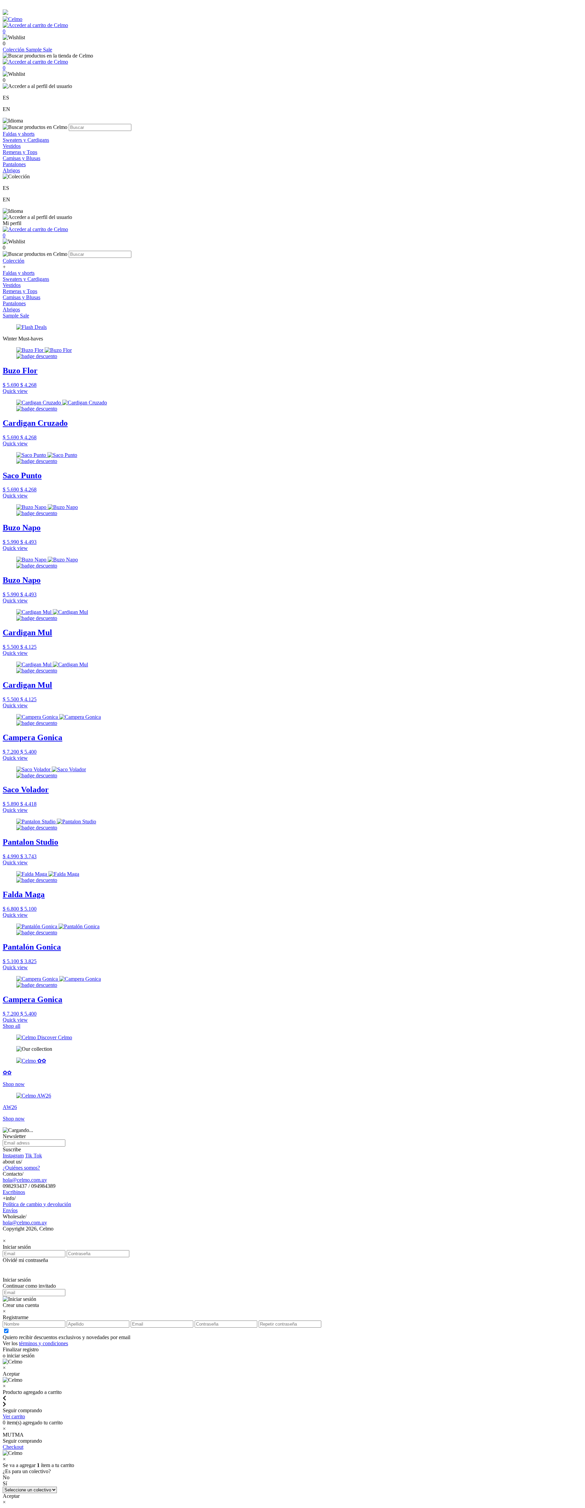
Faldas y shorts (19, 134)
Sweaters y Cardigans (26, 140)
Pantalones (14, 164)
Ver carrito (14, 1416)
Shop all (11, 1026)
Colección (14, 49)
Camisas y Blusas (21, 158)
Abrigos (11, 170)
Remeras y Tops (20, 152)
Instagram (13, 1155)
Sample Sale (39, 49)
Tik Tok (33, 1155)
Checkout (13, 1447)
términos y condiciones (43, 1343)
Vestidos (12, 146)
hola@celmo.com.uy (25, 1180)
